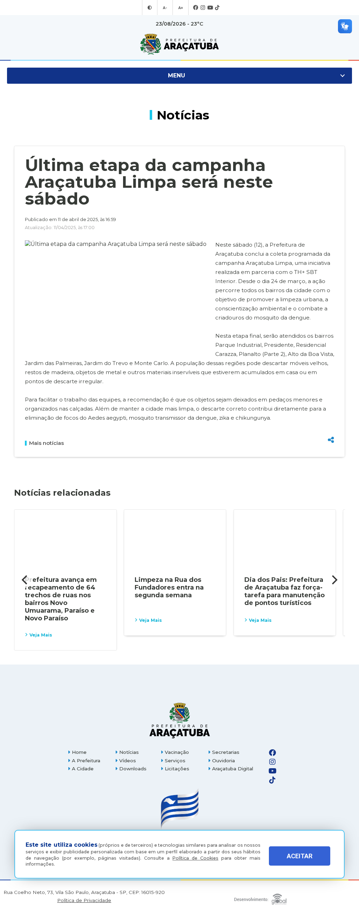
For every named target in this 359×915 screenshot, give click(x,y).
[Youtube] (210, 8)
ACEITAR (299, 856)
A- (165, 7)
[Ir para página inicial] (179, 44)
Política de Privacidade (84, 900)
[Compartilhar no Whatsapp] (331, 427)
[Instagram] (202, 8)
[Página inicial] (179, 720)
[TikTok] (217, 8)
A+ (180, 7)
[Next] (333, 580)
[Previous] (25, 580)
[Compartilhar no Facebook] (331, 404)
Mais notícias (46, 443)
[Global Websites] (260, 897)
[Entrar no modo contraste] (150, 8)
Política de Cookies (195, 858)
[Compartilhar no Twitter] (331, 415)
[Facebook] (195, 8)
